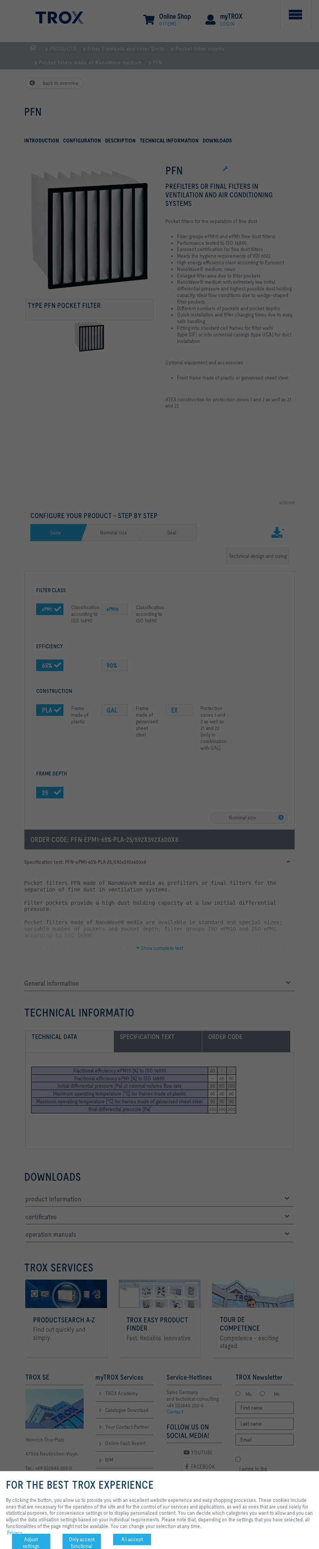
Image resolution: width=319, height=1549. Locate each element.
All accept (132, 1539)
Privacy (14, 1533)
